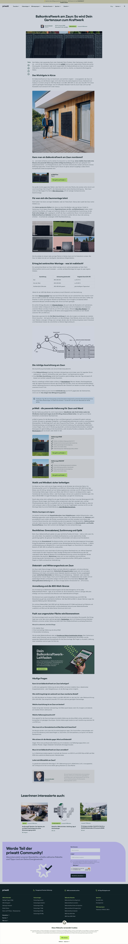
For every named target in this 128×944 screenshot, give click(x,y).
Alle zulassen (64, 937)
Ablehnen (61, 941)
